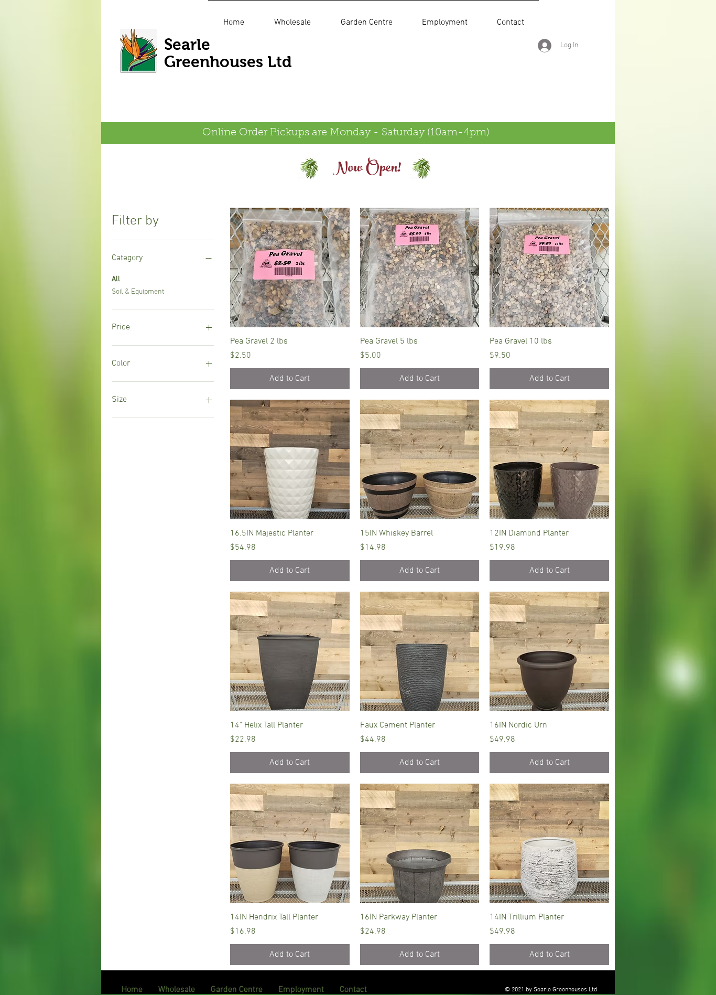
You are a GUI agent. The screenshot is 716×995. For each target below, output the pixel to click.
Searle (187, 44)
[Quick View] (290, 267)
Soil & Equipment (138, 291)
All (116, 279)
